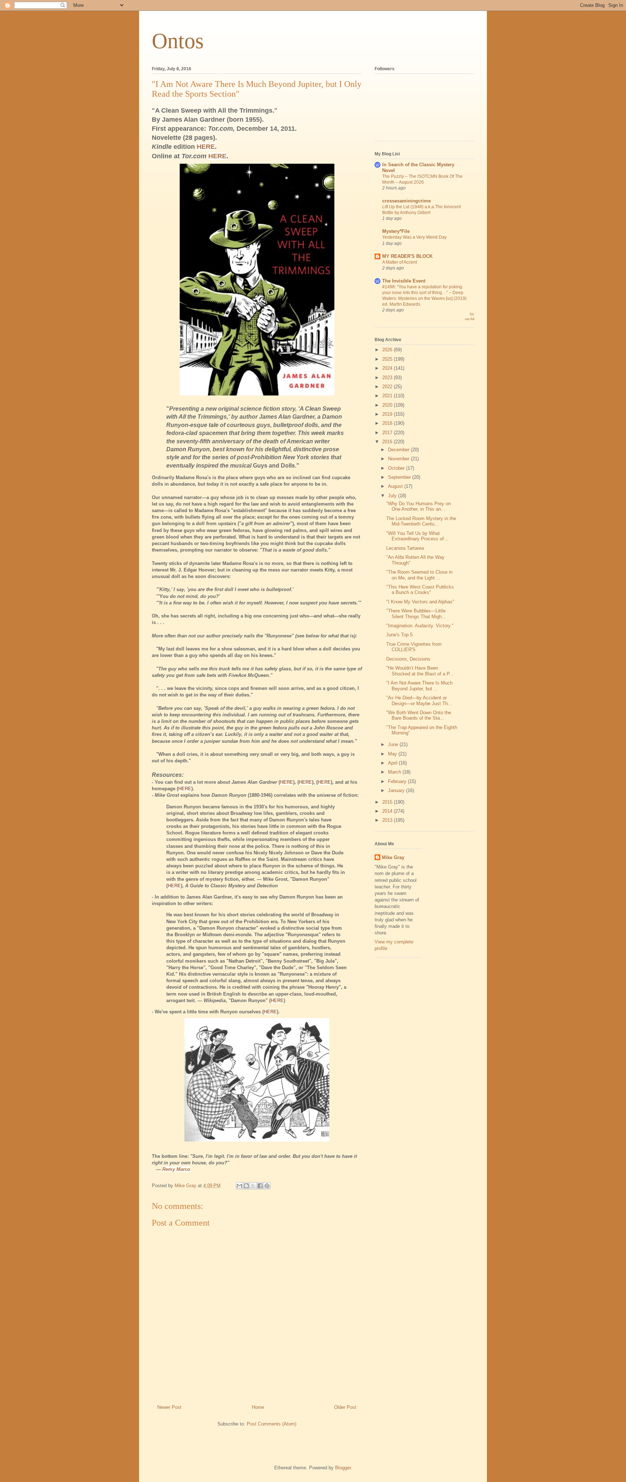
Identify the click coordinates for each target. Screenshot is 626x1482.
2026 (388, 349)
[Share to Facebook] (260, 1185)
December (399, 449)
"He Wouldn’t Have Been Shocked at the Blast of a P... (420, 671)
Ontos (178, 41)
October (397, 468)
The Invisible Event (403, 281)
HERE (206, 146)
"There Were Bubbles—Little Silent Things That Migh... (416, 613)
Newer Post (169, 1407)
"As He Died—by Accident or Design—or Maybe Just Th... (419, 700)
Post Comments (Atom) (271, 1424)
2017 (388, 432)
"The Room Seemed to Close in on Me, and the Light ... (419, 575)
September (400, 477)
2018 (388, 423)
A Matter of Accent (399, 262)
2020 (388, 405)
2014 (388, 811)
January (397, 790)
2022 (388, 386)
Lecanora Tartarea (405, 548)
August (396, 486)
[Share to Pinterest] (267, 1185)
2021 (388, 395)
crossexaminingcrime (406, 201)
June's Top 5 (399, 634)
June (394, 744)
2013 (388, 820)
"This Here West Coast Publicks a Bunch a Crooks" (420, 589)
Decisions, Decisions (408, 659)
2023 (388, 377)
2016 (388, 441)
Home (258, 1407)
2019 (388, 414)
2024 (388, 368)
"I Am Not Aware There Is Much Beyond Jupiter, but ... (419, 685)
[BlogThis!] (246, 1185)
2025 (388, 359)
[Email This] (239, 1185)
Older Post (345, 1407)
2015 (388, 802)
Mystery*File (396, 231)
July (393, 495)
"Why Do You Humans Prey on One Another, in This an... (418, 506)
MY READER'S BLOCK (407, 256)
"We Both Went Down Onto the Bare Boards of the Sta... (418, 715)
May (393, 754)
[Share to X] (253, 1185)
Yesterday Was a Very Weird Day (414, 237)
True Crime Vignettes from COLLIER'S (414, 647)
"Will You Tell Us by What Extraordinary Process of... (417, 536)
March (395, 772)
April (393, 763)
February (398, 781)
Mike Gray (393, 857)
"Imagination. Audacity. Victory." (420, 625)
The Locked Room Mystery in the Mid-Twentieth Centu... (421, 521)
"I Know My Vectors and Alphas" (420, 601)
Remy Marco (176, 1169)
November (399, 458)
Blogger (343, 1467)
